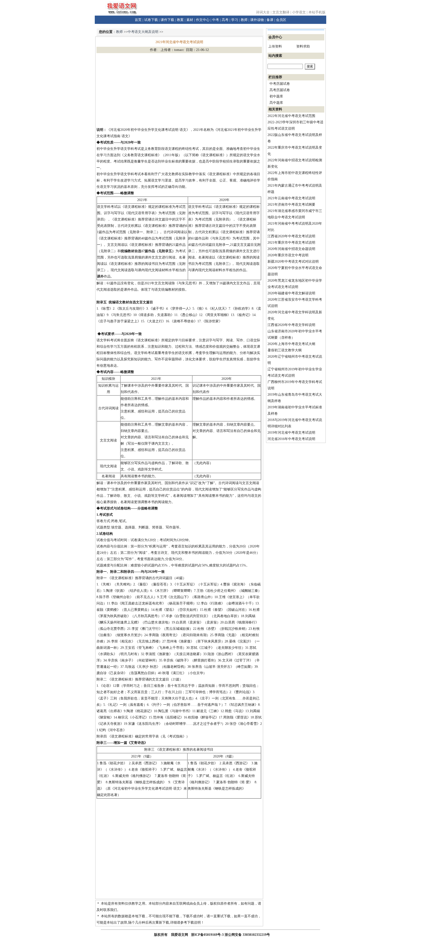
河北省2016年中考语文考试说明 (291, 439)
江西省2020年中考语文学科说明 (291, 325)
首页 (138, 20)
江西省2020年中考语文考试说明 (291, 236)
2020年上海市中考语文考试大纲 (291, 344)
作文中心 (203, 20)
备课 (270, 20)
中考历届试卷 (279, 84)
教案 (180, 20)
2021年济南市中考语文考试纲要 (291, 204)
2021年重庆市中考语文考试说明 (291, 242)
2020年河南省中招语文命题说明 (291, 249)
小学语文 (299, 12)
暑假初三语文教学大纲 (285, 350)
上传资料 (275, 46)
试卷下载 (151, 20)
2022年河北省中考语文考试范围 (291, 116)
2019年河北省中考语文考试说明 (291, 432)
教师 (244, 20)
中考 (215, 20)
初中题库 (276, 96)
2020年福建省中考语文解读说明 (291, 293)
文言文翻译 (280, 12)
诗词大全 (263, 12)
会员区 (281, 20)
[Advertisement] (179, 89)
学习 (234, 20)
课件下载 (167, 20)
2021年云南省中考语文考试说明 (291, 198)
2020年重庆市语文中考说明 (288, 255)
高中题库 (276, 103)
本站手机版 (316, 12)
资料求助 (303, 46)
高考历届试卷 (279, 90)
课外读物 (257, 20)
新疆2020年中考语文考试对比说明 (293, 261)
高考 (225, 20)
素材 (189, 20)
